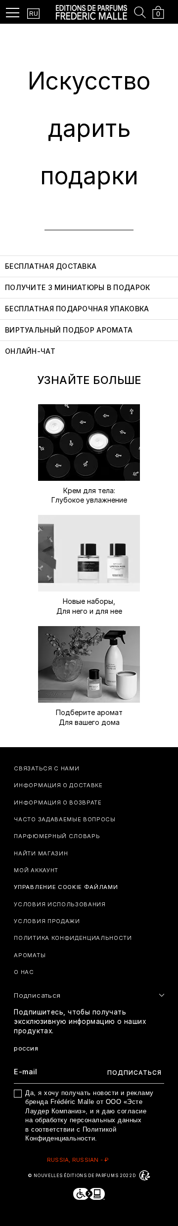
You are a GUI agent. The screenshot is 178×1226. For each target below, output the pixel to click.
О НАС (24, 972)
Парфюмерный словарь (57, 836)
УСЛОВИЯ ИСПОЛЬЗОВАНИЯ (59, 904)
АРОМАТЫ (29, 955)
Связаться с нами (46, 768)
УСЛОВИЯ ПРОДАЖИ (47, 921)
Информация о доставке (58, 785)
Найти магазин (41, 853)
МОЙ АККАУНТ (36, 870)
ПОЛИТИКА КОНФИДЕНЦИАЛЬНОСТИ (73, 937)
